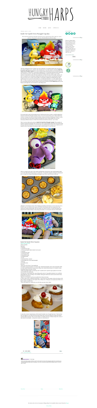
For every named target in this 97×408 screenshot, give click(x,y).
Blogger (67, 403)
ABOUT (49, 27)
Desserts (30, 352)
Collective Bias (25, 352)
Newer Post (23, 388)
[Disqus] (42, 371)
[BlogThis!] (26, 351)
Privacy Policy (49, 405)
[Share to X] (27, 351)
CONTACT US (56, 27)
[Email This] (25, 351)
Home (42, 388)
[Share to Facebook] (28, 351)
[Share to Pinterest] (29, 351)
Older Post (61, 388)
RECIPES (44, 27)
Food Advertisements (76, 37)
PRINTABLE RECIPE (25, 243)
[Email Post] (23, 350)
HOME (40, 27)
